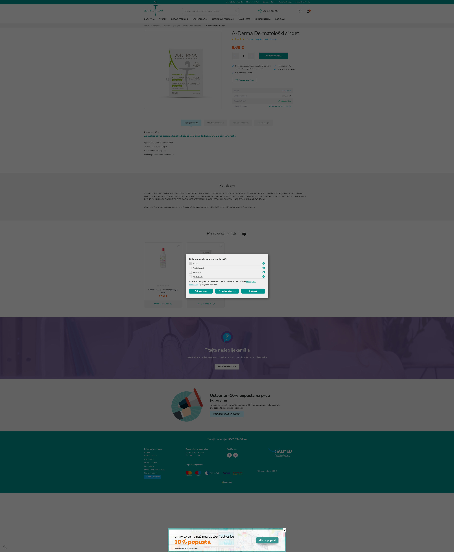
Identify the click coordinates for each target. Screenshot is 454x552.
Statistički (197, 272)
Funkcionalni (198, 268)
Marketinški (198, 277)
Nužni (195, 264)
